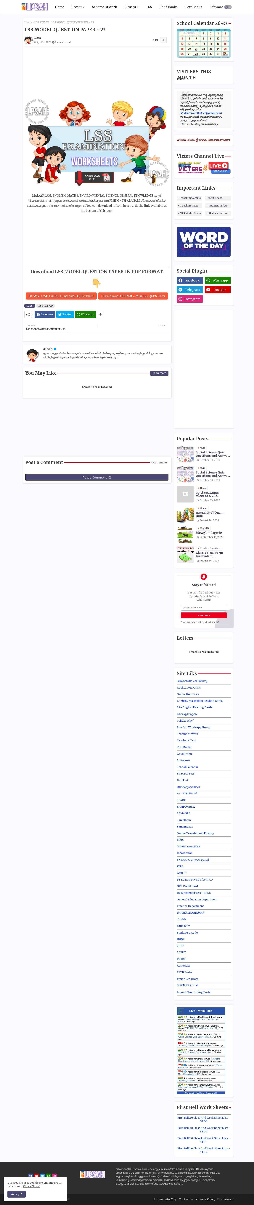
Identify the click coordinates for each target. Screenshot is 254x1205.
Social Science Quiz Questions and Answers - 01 (213, 454)
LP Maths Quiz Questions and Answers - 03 (199, 1060)
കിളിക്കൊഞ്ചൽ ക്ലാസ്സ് (192, 681)
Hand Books (168, 7)
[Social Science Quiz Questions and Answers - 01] (185, 454)
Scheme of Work (187, 734)
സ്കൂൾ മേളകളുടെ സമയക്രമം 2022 (207, 494)
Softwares (217, 7)
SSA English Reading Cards (194, 707)
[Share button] (100, 314)
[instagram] (54, 1176)
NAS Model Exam (190, 213)
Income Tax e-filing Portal (194, 992)
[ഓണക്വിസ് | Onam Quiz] (185, 514)
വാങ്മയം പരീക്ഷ (217, 205)
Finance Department (190, 906)
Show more (159, 373)
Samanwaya (185, 826)
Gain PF (182, 873)
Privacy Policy (205, 1199)
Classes (130, 7)
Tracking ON (211, 1093)
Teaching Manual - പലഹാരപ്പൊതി (195, 1045)
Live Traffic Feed (201, 1010)
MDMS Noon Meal (188, 846)
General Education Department (197, 899)
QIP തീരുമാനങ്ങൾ (188, 787)
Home (59, 7)
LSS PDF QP (41, 22)
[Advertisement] (96, 73)
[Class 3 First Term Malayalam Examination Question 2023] (185, 554)
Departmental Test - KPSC (194, 892)
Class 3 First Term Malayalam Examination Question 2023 (212, 554)
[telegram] (42, 1176)
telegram (192, 290)
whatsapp (220, 280)
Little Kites (183, 926)
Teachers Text (189, 205)
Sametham (184, 820)
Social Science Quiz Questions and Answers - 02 (213, 474)
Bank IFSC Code (187, 932)
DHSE (180, 939)
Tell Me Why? (185, 720)
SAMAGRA (184, 813)
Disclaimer (225, 1199)
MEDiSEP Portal (187, 985)
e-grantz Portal (187, 793)
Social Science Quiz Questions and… (196, 1037)
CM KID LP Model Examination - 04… (196, 1052)
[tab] (59, 7)
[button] (228, 7)
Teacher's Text (186, 740)
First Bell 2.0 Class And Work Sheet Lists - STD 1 (203, 1119)
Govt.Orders (184, 754)
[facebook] (30, 1176)
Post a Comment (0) (97, 477)
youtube (220, 290)
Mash (48, 349)
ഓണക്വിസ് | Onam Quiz (210, 514)
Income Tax (184, 853)
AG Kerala (183, 965)
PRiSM (181, 959)
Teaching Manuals (187, 1080)
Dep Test (182, 780)
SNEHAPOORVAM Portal (193, 859)
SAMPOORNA (186, 806)
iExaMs (181, 919)
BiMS (180, 839)
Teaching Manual (191, 198)
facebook (192, 280)
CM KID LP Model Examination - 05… (202, 1028)
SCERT (181, 952)
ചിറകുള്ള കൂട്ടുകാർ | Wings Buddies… (197, 1087)
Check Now (30, 1186)
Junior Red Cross (187, 979)
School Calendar (187, 767)
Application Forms (189, 687)
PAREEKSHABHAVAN (190, 912)
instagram (192, 299)
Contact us (186, 1199)
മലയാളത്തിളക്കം (187, 714)
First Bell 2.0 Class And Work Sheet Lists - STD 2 (203, 1129)
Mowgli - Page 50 (209, 533)
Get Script (189, 1093)
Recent (76, 7)
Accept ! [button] (16, 1194)
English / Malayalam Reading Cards (200, 700)
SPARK (181, 800)
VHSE (180, 946)
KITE (180, 866)
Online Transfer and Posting (195, 833)
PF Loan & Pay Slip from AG (195, 879)
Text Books (193, 7)
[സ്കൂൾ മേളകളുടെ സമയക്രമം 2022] (185, 494)
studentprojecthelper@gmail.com (201, 113)
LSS (149, 7)
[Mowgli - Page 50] (185, 534)
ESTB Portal (184, 972)
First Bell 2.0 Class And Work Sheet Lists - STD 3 (203, 1140)
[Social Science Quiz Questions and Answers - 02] (185, 474)
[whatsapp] (48, 1176)
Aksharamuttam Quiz (219, 213)
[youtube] (36, 1176)
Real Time (200, 1093)
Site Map (171, 1199)
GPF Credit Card (187, 886)
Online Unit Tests (188, 694)
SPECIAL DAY (185, 773)
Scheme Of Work (104, 7)
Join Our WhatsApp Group (193, 727)
